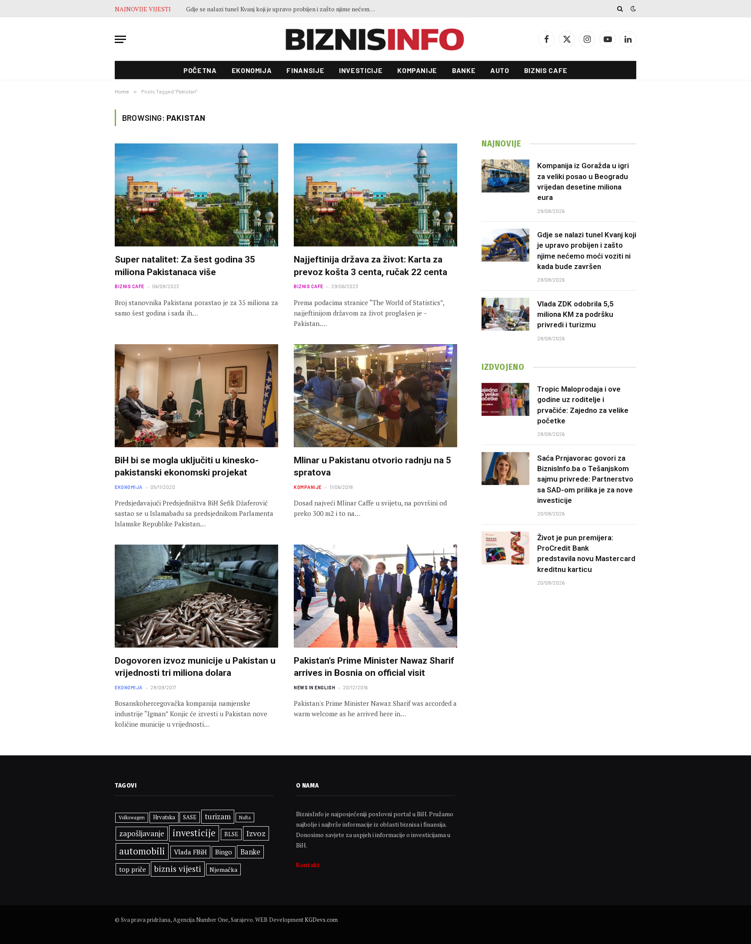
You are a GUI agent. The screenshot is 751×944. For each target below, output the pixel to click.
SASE (189, 817)
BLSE (231, 834)
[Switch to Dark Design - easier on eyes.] (632, 9)
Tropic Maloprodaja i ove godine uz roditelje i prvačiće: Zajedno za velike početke (582, 405)
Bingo (223, 852)
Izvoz (256, 833)
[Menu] (120, 39)
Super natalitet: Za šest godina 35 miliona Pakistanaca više (185, 265)
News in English (314, 687)
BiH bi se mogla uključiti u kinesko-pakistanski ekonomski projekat (187, 466)
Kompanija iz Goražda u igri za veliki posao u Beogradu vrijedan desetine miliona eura (583, 181)
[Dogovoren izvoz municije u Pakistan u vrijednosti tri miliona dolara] (196, 596)
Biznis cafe (546, 70)
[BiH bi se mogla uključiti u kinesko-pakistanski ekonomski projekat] (196, 395)
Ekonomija (252, 70)
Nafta (245, 817)
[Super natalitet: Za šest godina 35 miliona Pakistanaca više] (196, 194)
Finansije (305, 70)
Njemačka (223, 869)
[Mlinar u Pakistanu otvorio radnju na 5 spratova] (375, 395)
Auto (499, 70)
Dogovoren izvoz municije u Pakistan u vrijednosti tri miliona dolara (195, 666)
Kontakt (308, 865)
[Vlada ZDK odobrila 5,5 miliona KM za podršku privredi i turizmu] (505, 314)
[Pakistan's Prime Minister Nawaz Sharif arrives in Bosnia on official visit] (375, 596)
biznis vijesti (177, 868)
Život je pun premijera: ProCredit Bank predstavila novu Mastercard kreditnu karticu (586, 553)
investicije (194, 833)
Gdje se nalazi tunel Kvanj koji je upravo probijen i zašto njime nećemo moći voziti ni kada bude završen (284, 9)
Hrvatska (164, 817)
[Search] (620, 8)
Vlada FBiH (190, 852)
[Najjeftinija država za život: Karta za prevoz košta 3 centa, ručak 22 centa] (375, 194)
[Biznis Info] (375, 39)
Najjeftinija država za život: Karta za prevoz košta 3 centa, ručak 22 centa (370, 265)
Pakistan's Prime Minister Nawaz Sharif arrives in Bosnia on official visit (374, 666)
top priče (132, 869)
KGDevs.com (321, 920)
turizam (218, 816)
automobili (142, 851)
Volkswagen (132, 817)
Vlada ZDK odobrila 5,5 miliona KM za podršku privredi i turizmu (575, 314)
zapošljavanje (141, 833)
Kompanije (417, 70)
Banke (463, 70)
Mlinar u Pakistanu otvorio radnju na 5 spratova (372, 466)
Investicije (360, 70)
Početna (199, 70)
